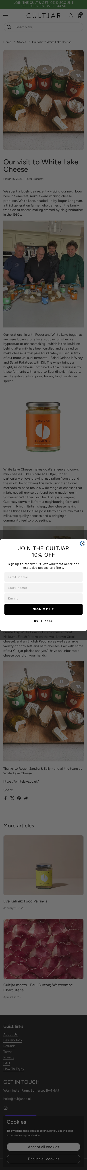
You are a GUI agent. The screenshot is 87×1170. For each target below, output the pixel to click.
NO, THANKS (43, 621)
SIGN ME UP (43, 609)
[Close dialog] (82, 543)
